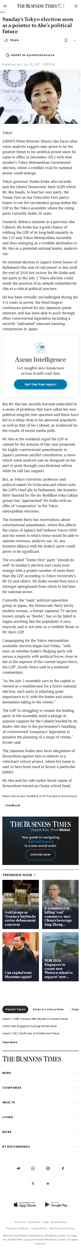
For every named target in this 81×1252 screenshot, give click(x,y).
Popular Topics (15, 1009)
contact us (34, 1222)
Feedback (13, 805)
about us (20, 1222)
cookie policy (39, 1228)
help (46, 1222)
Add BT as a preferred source (32, 55)
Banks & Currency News (48, 1009)
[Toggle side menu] (5, 6)
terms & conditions (17, 1228)
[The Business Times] (37, 6)
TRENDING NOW (17, 874)
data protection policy (62, 1228)
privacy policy (58, 1222)
